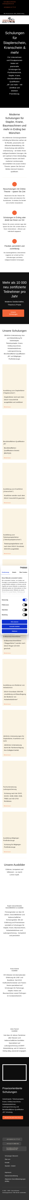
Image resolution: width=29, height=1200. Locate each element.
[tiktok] (8, 10)
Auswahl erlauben (14, 626)
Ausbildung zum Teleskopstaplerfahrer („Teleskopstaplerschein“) (12, 537)
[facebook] (2, 10)
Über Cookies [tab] (23, 572)
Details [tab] (14, 572)
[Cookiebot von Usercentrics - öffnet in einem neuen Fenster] (20, 568)
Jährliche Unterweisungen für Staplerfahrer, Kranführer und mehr (13, 738)
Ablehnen (14, 631)
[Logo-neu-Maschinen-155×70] (8, 18)
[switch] (25, 605)
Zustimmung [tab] (5, 572)
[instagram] (5, 10)
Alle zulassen (14, 621)
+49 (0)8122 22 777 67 (10, 7)
